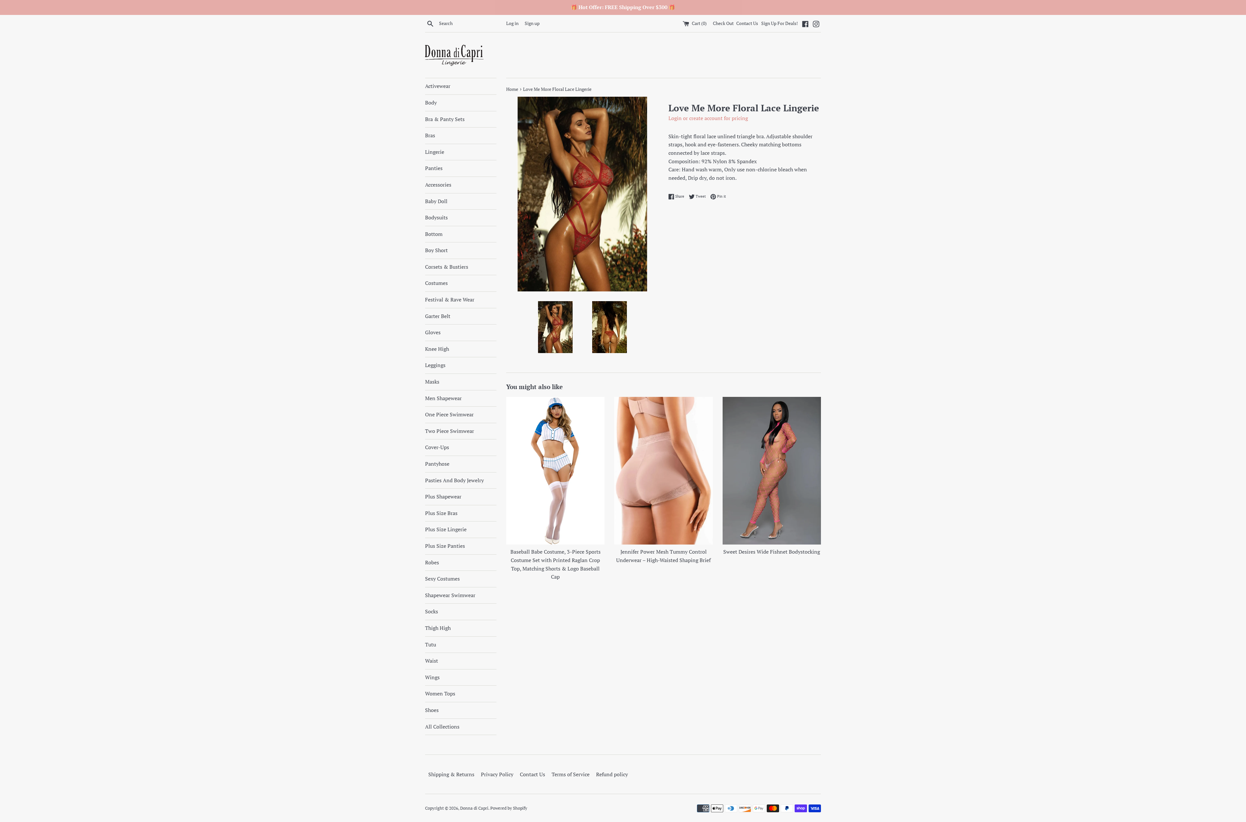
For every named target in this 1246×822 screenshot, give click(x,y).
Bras (430, 135)
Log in (512, 23)
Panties (434, 168)
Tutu (430, 644)
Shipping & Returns (451, 774)
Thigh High (438, 628)
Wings (432, 677)
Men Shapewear (443, 398)
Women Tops (440, 693)
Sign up (532, 23)
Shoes (432, 710)
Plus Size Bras (441, 513)
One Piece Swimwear (449, 414)
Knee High (437, 348)
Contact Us (747, 23)
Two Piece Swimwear (449, 431)
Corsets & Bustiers (446, 266)
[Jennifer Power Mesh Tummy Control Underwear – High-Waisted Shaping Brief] (663, 471)
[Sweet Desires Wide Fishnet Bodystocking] (772, 471)
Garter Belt (437, 316)
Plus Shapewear (443, 496)
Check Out (724, 23)
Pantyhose (437, 463)
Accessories (438, 184)
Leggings (435, 365)
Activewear (437, 86)
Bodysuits (436, 217)
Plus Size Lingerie (446, 529)
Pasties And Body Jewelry (454, 480)
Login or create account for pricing (708, 118)
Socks (431, 611)
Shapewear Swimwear (450, 595)
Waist (431, 660)
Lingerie (434, 151)
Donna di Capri (474, 808)
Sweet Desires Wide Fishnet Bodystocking (771, 551)
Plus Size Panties (445, 545)
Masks (432, 381)
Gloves (433, 332)
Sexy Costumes (442, 578)
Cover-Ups (437, 447)
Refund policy (612, 774)
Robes (432, 562)
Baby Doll (436, 201)
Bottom (434, 234)
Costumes (436, 283)
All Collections (442, 726)
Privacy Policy (497, 774)
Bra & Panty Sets (445, 119)
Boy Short (436, 250)
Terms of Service (571, 774)
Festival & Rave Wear (449, 299)
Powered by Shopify (508, 808)
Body (431, 102)
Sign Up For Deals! (779, 23)
